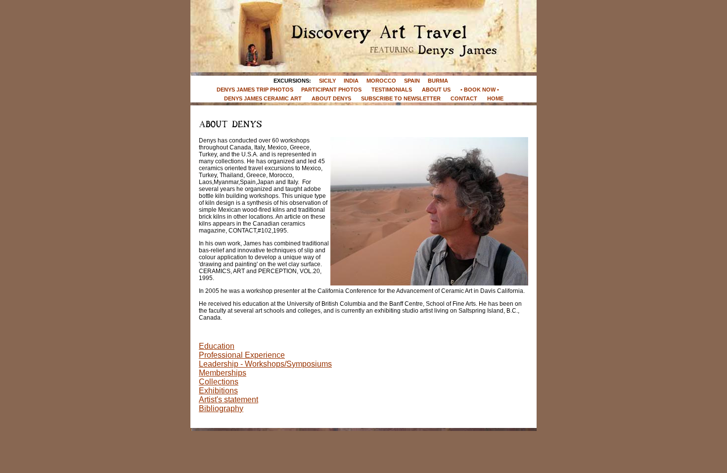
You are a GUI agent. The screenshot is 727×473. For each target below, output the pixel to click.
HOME (495, 98)
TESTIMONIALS (391, 90)
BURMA (438, 81)
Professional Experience (242, 355)
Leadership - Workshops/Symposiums (265, 364)
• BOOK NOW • (480, 90)
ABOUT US (436, 90)
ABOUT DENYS (331, 98)
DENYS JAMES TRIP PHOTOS (255, 90)
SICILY (327, 81)
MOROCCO (381, 81)
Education (216, 346)
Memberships (222, 373)
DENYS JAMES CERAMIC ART (263, 98)
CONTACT (464, 98)
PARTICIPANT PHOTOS (331, 90)
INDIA (351, 81)
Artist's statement (228, 399)
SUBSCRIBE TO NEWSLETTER (401, 98)
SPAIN (412, 81)
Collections (218, 382)
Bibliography (221, 408)
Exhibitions (218, 390)
